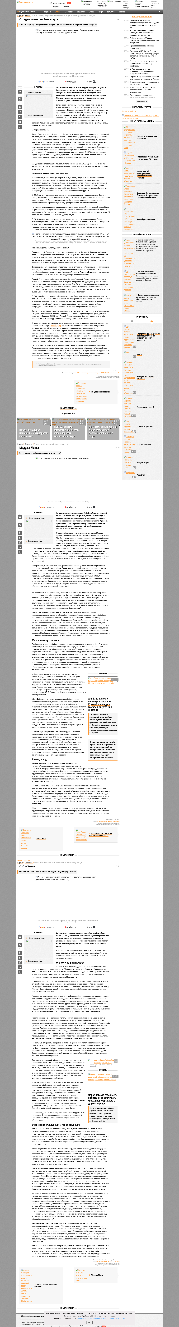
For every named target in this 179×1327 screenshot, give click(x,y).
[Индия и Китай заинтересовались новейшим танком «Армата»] (129, 195)
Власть (57, 11)
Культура (110, 11)
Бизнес (91, 11)
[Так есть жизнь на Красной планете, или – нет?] (81, 1275)
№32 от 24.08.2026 (59, 3)
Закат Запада (126, 7)
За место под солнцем (35, 115)
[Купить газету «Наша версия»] (51, 3)
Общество (81, 11)
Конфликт (69, 11)
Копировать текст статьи (20, 127)
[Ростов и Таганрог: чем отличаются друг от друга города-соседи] (26, 839)
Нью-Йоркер (56, 326)
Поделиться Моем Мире (20, 99)
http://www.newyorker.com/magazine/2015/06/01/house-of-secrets (98, 373)
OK (89, 1322)
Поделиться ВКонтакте (20, 92)
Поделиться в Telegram (20, 122)
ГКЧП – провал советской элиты (155, 9)
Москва (122, 11)
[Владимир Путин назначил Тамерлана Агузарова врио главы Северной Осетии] (129, 216)
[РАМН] (129, 376)
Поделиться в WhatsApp (20, 112)
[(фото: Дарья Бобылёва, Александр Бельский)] (103, 1061)
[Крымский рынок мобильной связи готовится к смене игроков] (129, 324)
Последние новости (142, 16)
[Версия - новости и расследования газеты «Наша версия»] (33, 6)
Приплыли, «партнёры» (102, 5)
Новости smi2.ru (24, 860)
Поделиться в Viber (20, 117)
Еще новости (142, 101)
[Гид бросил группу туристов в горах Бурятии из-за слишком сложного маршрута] (129, 358)
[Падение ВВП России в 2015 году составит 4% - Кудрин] (129, 179)
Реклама (66, 6)
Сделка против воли (35, 541)
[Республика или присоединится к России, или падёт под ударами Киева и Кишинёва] (129, 240)
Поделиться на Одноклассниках (20, 107)
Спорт (101, 11)
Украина (47, 11)
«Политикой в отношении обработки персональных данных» (101, 1318)
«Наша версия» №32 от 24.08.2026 (108, 821)
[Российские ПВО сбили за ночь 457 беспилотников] (81, 835)
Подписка (56, 6)
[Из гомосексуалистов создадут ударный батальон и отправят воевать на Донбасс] (129, 301)
